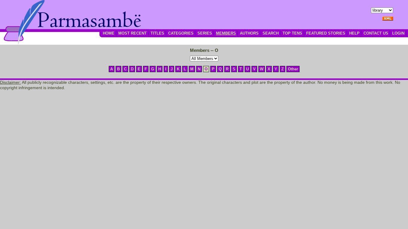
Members (226, 33)
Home (108, 33)
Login (398, 33)
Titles (157, 33)
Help (354, 33)
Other (293, 69)
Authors (249, 33)
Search (271, 33)
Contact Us (375, 33)
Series (204, 33)
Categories (181, 33)
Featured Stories (325, 33)
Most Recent (132, 33)
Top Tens (292, 33)
